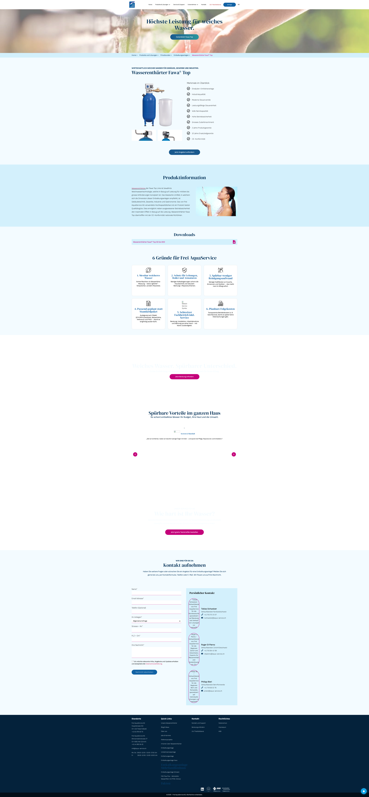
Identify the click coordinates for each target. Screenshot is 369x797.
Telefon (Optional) (139, 608)
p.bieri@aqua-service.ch (213, 691)
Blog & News (165, 727)
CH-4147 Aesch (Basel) (139, 729)
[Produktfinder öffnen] (364, 792)
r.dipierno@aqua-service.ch (214, 654)
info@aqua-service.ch (139, 748)
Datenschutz (223, 723)
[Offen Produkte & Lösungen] (169, 5)
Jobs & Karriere (166, 735)
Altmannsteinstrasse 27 (139, 739)
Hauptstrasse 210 (137, 726)
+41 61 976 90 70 (137, 732)
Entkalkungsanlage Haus (169, 760)
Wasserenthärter (138, 188)
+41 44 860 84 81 (137, 744)
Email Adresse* (138, 599)
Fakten (165, 783)
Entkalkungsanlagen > (182, 55)
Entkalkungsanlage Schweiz (170, 772)
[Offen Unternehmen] (197, 5)
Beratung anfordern (198, 727)
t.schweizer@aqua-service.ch (215, 618)
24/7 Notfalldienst (215, 5)
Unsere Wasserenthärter (169, 723)
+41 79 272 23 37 (210, 615)
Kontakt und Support (199, 723)
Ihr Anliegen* (137, 617)
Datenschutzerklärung (154, 664)
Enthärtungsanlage (167, 756)
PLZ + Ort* (136, 636)
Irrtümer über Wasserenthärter (171, 744)
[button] (135, 454)
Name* (134, 589)
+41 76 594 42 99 (210, 651)
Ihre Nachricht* (138, 645)
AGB (220, 731)
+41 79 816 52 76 (210, 688)
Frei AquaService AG (138, 723)
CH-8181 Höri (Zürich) (139, 742)
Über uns (164, 731)
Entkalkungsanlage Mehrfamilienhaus (174, 766)
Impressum (222, 727)
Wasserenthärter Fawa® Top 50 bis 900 (149, 242)
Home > (135, 55)
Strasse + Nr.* (137, 626)
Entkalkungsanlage (167, 748)
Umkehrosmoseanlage (168, 752)
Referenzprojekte (166, 740)
